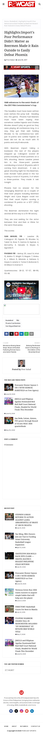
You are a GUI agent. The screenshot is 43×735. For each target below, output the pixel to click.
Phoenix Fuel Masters (13, 323)
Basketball (13, 21)
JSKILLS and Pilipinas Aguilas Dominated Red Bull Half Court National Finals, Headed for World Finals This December (25, 404)
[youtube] (27, 711)
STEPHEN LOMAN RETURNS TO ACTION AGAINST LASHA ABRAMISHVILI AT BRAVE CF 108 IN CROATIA (26, 519)
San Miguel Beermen (13, 326)
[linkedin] (32, 711)
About (14, 726)
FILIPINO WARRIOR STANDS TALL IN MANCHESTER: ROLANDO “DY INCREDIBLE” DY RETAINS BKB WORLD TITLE (26, 625)
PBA (17, 320)
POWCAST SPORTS (29, 731)
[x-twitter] (16, 711)
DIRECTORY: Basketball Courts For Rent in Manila (26, 608)
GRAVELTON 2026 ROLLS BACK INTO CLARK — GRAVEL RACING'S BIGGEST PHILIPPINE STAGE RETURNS (25, 558)
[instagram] (21, 711)
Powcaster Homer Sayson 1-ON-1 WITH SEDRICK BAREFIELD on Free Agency (26, 388)
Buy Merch (24, 726)
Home (6, 21)
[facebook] (11, 711)
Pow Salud (10, 60)
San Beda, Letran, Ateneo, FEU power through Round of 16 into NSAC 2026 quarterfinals (26, 422)
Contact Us (35, 726)
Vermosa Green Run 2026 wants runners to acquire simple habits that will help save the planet (26, 594)
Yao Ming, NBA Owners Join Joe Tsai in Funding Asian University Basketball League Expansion (25, 539)
